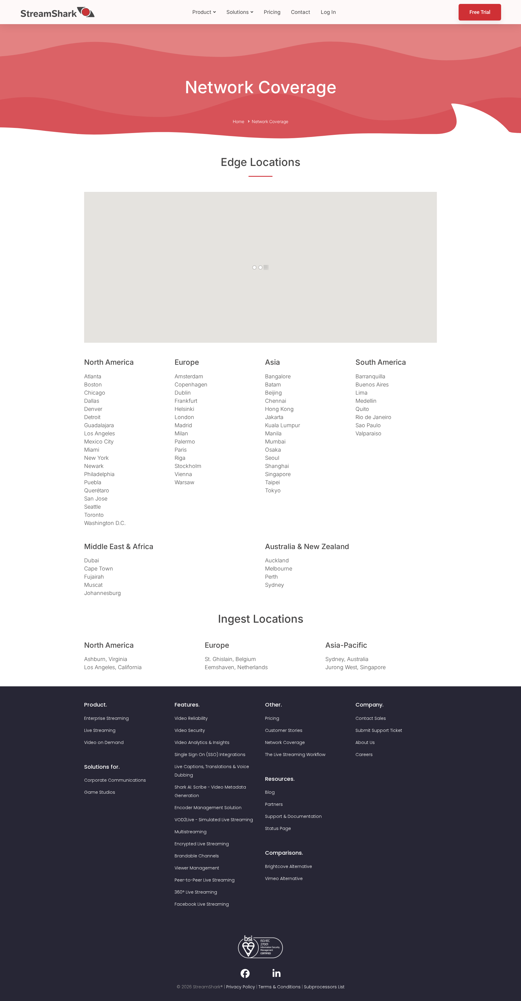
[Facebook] (245, 974)
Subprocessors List (324, 987)
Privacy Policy (240, 987)
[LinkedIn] (276, 974)
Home (238, 121)
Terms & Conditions (279, 987)
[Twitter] (261, 975)
